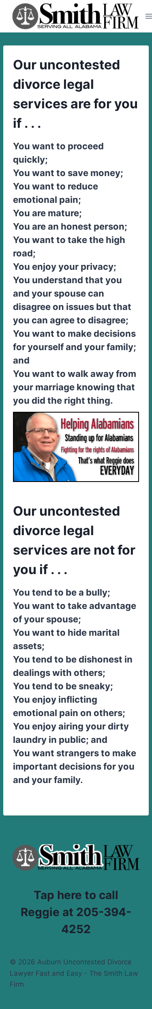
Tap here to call (76, 895)
